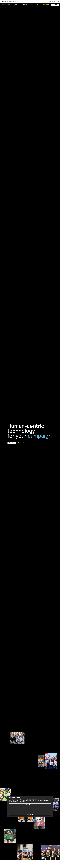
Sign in (58, 1)
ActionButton (9, 1)
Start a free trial (46, 4)
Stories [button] (31, 4)
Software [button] (15, 4)
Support (53, 1)
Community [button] (25, 4)
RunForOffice (15, 1)
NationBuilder (3, 1)
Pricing (37, 4)
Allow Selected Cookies (30, 807)
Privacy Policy (23, 801)
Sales (50, 1)
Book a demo (55, 4)
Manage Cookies (30, 814)
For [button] (20, 4)
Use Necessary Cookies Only (30, 811)
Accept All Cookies (30, 804)
